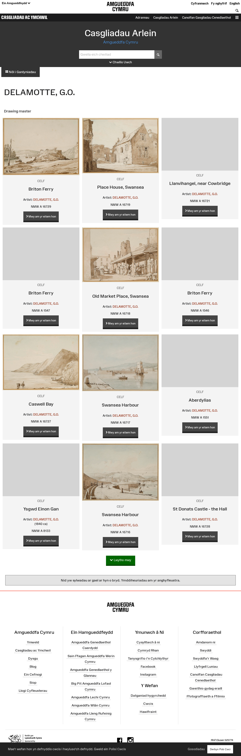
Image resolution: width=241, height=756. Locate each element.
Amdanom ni (205, 642)
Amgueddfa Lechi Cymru (90, 697)
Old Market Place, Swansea (120, 296)
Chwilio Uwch (122, 62)
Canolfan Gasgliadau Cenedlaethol (206, 17)
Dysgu (33, 658)
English (235, 3)
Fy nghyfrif (219, 3)
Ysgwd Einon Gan (41, 508)
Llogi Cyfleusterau (33, 691)
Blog (33, 666)
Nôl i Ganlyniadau (22, 72)
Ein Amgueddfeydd (15, 3)
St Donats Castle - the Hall (200, 508)
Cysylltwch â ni (148, 642)
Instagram (148, 674)
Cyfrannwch (199, 3)
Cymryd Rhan (148, 650)
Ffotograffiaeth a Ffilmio (206, 696)
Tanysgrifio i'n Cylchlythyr (148, 658)
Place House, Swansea (120, 187)
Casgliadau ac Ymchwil (24, 17)
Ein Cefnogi (33, 674)
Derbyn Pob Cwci (220, 749)
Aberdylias (200, 400)
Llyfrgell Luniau (206, 666)
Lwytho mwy (122, 560)
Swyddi (205, 650)
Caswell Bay (41, 404)
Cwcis (148, 704)
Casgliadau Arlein (165, 17)
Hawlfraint (148, 711)
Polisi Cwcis (117, 749)
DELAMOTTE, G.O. (46, 199)
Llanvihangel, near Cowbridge (199, 183)
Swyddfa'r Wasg (205, 658)
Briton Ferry (40, 188)
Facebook (148, 666)
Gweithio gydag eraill (205, 688)
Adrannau (142, 17)
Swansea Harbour (120, 404)
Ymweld (33, 642)
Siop (33, 682)
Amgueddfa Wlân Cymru (90, 705)
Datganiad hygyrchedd (148, 695)
